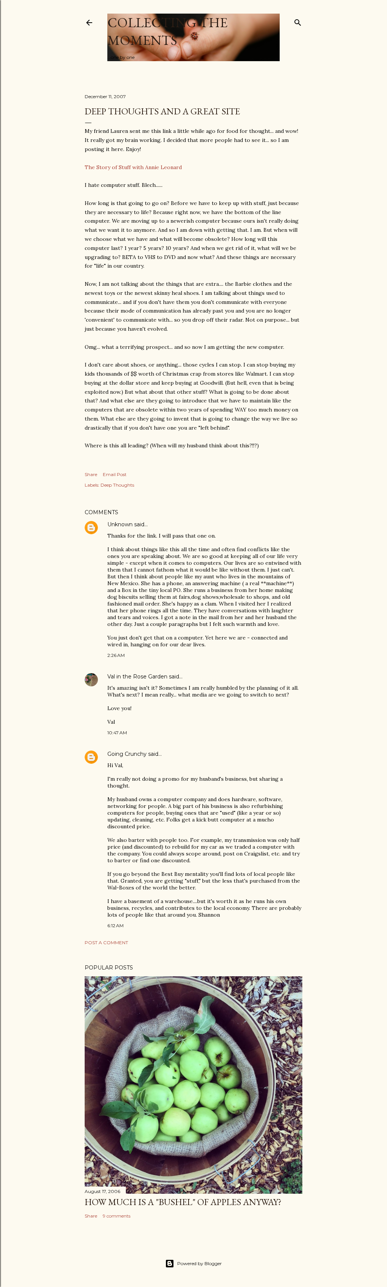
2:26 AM (116, 655)
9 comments (116, 1216)
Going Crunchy (127, 754)
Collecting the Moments (167, 31)
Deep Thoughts (117, 485)
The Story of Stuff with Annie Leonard (133, 167)
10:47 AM (117, 732)
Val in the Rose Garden (137, 676)
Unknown (120, 524)
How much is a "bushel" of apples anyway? (183, 1202)
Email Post (115, 474)
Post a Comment (106, 942)
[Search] (297, 21)
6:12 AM (115, 925)
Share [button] (91, 474)
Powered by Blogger (199, 1263)
